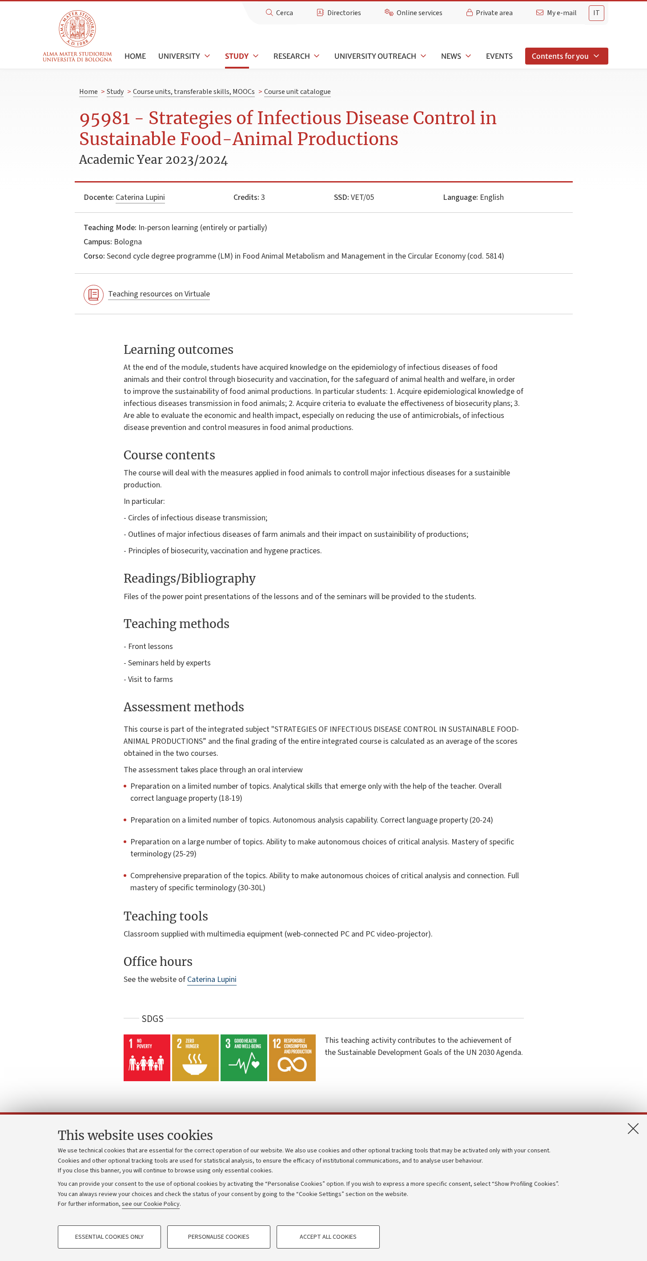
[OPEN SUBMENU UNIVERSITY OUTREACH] (422, 56)
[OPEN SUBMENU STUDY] (255, 56)
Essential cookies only (109, 1237)
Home (135, 56)
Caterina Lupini (140, 197)
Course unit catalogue (297, 92)
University (179, 56)
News (451, 56)
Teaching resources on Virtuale (159, 294)
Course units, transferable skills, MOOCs (194, 92)
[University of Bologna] (78, 36)
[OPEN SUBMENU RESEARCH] (316, 56)
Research (291, 56)
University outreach (375, 56)
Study (237, 56)
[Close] (633, 1128)
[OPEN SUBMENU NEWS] (467, 56)
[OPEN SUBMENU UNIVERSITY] (206, 56)
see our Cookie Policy (151, 1204)
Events (499, 56)
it (596, 13)
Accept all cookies (328, 1237)
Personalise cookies (218, 1237)
